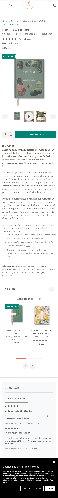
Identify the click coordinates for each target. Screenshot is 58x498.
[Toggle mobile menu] (4, 5)
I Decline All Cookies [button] (32, 489)
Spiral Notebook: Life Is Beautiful (41, 332)
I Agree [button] (50, 489)
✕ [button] (54, 462)
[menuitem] (54, 5)
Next (55, 117)
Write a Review (10, 43)
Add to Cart (36, 134)
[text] (9, 39)
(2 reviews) (25, 39)
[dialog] (29, 478)
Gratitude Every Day (16, 332)
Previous (7, 117)
